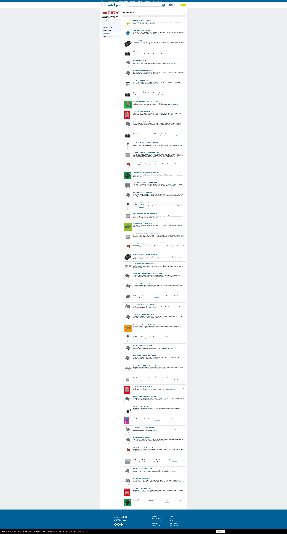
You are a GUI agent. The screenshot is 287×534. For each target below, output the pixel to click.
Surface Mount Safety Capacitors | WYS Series (145, 254)
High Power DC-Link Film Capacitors (142, 386)
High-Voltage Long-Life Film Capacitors (143, 427)
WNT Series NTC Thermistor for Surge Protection (146, 203)
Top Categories (174, 520)
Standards (132, 1)
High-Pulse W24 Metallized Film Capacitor (144, 263)
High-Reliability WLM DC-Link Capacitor (143, 488)
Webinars (140, 1)
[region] (143, 531)
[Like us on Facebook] (115, 524)
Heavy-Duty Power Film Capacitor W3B (143, 132)
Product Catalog (106, 30)
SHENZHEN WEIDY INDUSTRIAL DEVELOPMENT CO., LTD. (142, 9)
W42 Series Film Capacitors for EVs (142, 468)
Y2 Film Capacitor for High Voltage (142, 437)
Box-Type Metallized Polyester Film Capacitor (145, 365)
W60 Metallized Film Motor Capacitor (142, 406)
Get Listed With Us (157, 518)
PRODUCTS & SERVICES (110, 9)
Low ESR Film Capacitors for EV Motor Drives (145, 182)
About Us (154, 516)
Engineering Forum (157, 1)
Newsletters (148, 1)
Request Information (107, 27)
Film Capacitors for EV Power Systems (143, 121)
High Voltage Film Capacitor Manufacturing (144, 396)
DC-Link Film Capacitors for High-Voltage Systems (146, 233)
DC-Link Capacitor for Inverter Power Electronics (146, 458)
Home (102, 1)
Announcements (106, 33)
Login (178, 5)
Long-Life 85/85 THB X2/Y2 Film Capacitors (144, 314)
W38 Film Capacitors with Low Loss (142, 294)
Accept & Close (220, 531)
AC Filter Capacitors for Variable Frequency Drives (146, 152)
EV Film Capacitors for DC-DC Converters (144, 304)
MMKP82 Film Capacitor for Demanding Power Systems (147, 273)
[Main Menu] (102, 5)
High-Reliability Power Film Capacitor (143, 50)
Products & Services (111, 1)
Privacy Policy (174, 525)
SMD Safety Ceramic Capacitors (141, 30)
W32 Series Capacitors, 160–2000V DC (143, 345)
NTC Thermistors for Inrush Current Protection (145, 142)
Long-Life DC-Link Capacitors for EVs (143, 111)
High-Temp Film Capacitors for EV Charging (144, 355)
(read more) (152, 23)
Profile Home (105, 24)
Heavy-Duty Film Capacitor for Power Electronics (146, 91)
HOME (102, 9)
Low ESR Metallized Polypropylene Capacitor (145, 244)
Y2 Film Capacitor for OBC (140, 60)
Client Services (156, 525)
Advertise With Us (156, 520)
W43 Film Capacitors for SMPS (141, 478)
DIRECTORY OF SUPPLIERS (123, 9)
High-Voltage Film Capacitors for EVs (143, 223)
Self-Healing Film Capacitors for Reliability (144, 324)
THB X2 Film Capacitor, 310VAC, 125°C (143, 192)
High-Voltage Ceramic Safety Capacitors (143, 417)
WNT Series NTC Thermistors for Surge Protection (146, 335)
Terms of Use (173, 523)
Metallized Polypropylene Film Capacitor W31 (145, 162)
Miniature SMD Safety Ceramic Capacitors (144, 41)
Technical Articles (107, 36)
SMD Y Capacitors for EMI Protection (143, 499)
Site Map (172, 518)
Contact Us (155, 523)
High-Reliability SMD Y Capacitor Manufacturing (145, 172)
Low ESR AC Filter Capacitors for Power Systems (146, 376)
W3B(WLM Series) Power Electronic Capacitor (145, 213)
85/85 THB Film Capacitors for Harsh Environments (146, 101)
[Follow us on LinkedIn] (121, 524)
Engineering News (123, 1)
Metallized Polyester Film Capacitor (142, 20)
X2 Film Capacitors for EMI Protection (143, 70)
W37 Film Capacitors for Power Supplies (143, 447)
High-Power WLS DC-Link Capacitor (142, 80)
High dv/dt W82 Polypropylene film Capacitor (145, 283)
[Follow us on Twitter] (118, 524)
